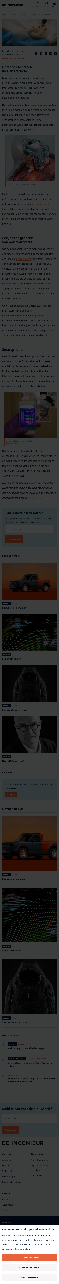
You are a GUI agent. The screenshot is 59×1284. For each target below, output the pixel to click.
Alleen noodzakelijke (29, 1267)
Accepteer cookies (29, 1257)
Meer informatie (29, 1277)
